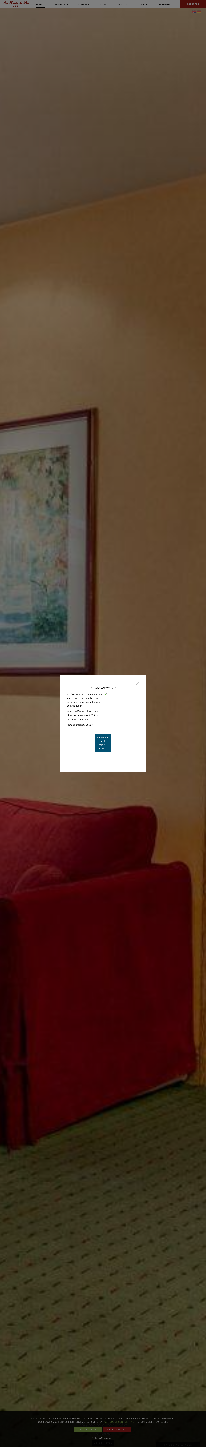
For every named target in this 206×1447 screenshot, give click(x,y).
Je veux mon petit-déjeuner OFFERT (103, 743)
